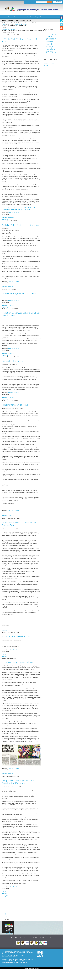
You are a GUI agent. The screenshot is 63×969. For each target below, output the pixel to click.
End (6, 916)
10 (5, 900)
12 (5, 903)
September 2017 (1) (51, 38)
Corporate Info (11, 17)
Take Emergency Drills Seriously (15, 404)
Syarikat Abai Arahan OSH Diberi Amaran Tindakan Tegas (19, 523)
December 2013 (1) (51, 53)
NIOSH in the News (49, 63)
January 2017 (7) (50, 41)
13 (5, 905)
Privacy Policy (14, 937)
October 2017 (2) (50, 36)
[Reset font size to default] (9, 932)
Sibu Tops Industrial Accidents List (16, 636)
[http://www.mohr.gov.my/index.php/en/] (32, 942)
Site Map (49, 937)
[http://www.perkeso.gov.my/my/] (41, 942)
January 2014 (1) (50, 51)
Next (6, 914)
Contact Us (42, 17)
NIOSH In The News (20, 24)
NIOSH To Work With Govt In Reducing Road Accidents (21, 40)
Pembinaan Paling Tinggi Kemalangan (18, 662)
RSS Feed (46, 65)
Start (6, 895)
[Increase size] (7, 932)
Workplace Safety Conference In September (20, 225)
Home (4, 17)
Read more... (5, 219)
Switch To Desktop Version (32, 968)
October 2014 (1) (50, 44)
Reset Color (9, 926)
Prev (6, 896)
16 (5, 910)
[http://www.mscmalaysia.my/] (27, 942)
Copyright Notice (33, 937)
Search (49, 1)
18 (5, 913)
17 (5, 911)
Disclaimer (43, 937)
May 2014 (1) (49, 48)
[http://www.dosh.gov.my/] (36, 942)
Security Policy (23, 937)
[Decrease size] (11, 932)
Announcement (21, 17)
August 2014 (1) (50, 46)
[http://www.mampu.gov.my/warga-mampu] (45, 942)
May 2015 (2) (49, 43)
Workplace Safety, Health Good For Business (21, 293)
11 (5, 901)
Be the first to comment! (8, 217)
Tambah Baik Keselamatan (13, 360)
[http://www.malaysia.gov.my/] (18, 942)
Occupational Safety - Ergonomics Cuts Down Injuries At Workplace (18, 781)
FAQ (36, 17)
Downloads (30, 17)
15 (5, 908)
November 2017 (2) (51, 34)
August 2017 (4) (50, 39)
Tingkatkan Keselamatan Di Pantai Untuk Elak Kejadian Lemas (21, 314)
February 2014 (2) (50, 49)
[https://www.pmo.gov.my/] (23, 942)
